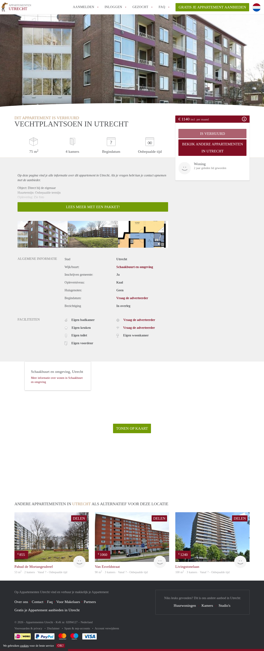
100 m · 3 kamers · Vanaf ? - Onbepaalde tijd (202, 572)
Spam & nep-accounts (77, 628)
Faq (50, 602)
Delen (79, 518)
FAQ (162, 7)
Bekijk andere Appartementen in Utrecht (212, 147)
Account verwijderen (107, 628)
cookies (24, 645)
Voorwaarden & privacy (28, 628)
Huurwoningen (185, 605)
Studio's (224, 605)
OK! (61, 645)
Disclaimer (53, 628)
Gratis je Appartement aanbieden (212, 7)
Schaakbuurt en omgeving (134, 267)
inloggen (113, 7)
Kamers (207, 605)
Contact (37, 602)
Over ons (21, 602)
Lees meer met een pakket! (93, 207)
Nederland (87, 622)
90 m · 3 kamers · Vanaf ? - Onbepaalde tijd (121, 572)
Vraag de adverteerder (132, 298)
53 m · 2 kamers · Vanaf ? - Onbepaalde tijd (40, 572)
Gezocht (140, 7)
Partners (90, 602)
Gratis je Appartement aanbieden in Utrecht (47, 610)
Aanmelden (83, 7)
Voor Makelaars (68, 602)
